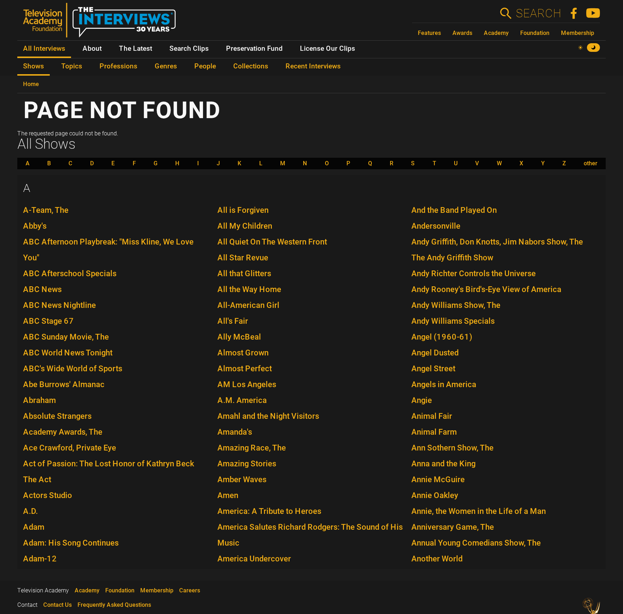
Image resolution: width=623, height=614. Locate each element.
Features (429, 33)
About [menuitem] (92, 49)
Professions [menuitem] (118, 66)
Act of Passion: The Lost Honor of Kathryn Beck (108, 463)
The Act (37, 479)
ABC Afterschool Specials (69, 273)
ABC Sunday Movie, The (66, 336)
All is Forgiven (243, 210)
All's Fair (232, 321)
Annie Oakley (434, 495)
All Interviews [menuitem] (44, 49)
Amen (227, 495)
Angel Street (433, 368)
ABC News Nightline (59, 305)
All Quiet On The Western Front (272, 241)
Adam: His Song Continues (71, 542)
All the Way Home (249, 289)
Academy (496, 33)
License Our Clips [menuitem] (327, 49)
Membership (577, 33)
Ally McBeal (239, 336)
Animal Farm (434, 431)
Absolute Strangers (57, 416)
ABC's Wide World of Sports (72, 368)
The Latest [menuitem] (135, 49)
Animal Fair (431, 416)
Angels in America (443, 384)
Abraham (39, 400)
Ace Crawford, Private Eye (69, 447)
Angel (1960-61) (441, 336)
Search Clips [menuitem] (189, 49)
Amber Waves (241, 479)
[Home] (102, 23)
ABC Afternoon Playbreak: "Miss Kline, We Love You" (108, 249)
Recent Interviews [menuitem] (313, 66)
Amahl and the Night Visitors (268, 416)
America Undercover (254, 558)
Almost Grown (243, 352)
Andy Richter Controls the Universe (473, 273)
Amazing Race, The (251, 447)
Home (31, 84)
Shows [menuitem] (33, 66)
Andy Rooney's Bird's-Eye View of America (486, 289)
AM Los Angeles (246, 384)
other (590, 163)
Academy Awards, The (62, 431)
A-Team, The (46, 210)
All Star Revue (242, 257)
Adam (33, 527)
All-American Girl (248, 305)
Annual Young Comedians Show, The (476, 542)
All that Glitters (244, 273)
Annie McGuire (438, 479)
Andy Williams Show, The (455, 305)
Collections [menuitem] (250, 66)
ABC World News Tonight (67, 352)
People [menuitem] (205, 66)
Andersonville (435, 225)
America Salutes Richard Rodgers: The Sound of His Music (310, 535)
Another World (437, 558)
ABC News (42, 289)
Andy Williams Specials (453, 321)
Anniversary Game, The (452, 527)
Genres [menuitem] (166, 66)
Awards (462, 33)
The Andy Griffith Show (452, 257)
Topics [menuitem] (71, 66)
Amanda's (234, 431)
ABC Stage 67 (48, 321)
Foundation (534, 33)
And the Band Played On (454, 210)
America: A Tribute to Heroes (269, 511)
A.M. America (242, 400)
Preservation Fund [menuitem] (254, 49)
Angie (421, 400)
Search (538, 13)
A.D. (30, 511)
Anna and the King (443, 463)
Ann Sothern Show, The (452, 447)
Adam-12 (40, 558)
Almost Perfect (244, 368)
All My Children (244, 225)
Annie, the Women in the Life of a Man (478, 511)
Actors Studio (47, 495)
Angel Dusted (435, 352)
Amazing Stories (246, 463)
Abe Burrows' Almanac (64, 384)
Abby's (35, 225)
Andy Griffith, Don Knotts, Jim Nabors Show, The (497, 241)
